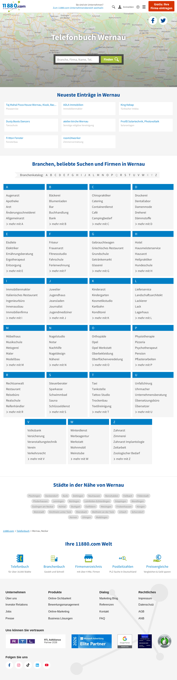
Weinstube (77, 453)
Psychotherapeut (146, 348)
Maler (9, 353)
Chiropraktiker (101, 195)
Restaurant (13, 389)
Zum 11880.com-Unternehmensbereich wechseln (78, 7)
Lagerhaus (142, 312)
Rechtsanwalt (15, 383)
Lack (138, 306)
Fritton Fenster (14, 138)
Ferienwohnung (59, 265)
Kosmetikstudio (102, 301)
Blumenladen (58, 201)
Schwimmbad (58, 395)
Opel (95, 342)
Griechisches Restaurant (107, 248)
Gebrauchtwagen (103, 242)
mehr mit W (80, 459)
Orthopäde (99, 336)
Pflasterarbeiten (145, 359)
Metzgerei (12, 348)
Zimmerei (119, 436)
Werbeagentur (80, 436)
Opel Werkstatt (101, 348)
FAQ (102, 618)
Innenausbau (14, 306)
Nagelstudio (57, 336)
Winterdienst (79, 430)
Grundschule (100, 254)
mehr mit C (101, 224)
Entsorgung (13, 265)
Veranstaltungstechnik (42, 442)
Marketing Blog (108, 598)
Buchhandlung (58, 212)
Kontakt (104, 611)
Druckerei (141, 195)
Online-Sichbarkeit (59, 598)
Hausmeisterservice (148, 248)
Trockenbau (100, 400)
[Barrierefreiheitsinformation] (139, 6)
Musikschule (14, 342)
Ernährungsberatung (19, 254)
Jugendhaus (57, 295)
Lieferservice (143, 289)
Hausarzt (141, 254)
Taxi (94, 383)
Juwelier (54, 289)
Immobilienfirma (17, 312)
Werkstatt (77, 442)
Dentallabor (143, 201)
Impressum (145, 598)
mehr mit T (101, 412)
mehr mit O (101, 365)
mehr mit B (58, 224)
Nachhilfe (55, 348)
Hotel (138, 242)
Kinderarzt (98, 289)
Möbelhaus (13, 336)
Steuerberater (58, 383)
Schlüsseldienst (59, 406)
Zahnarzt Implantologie (128, 442)
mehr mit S (58, 412)
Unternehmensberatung (151, 395)
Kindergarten (100, 295)
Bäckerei (54, 195)
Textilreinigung (101, 406)
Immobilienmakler (18, 289)
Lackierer (141, 301)
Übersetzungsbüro (147, 400)
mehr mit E (15, 271)
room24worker (72, 138)
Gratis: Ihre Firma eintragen (161, 6)
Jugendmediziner (60, 312)
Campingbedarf (102, 218)
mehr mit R (15, 412)
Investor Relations (17, 604)
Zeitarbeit (119, 447)
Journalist (55, 306)
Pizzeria (140, 342)
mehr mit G (101, 271)
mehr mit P (144, 365)
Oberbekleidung (102, 353)
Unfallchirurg (143, 383)
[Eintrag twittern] (163, 20)
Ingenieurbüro (15, 301)
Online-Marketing (58, 611)
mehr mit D (144, 224)
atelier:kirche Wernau (75, 121)
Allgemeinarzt (15, 218)
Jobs (8, 611)
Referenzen (106, 604)
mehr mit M (16, 365)
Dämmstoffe (143, 218)
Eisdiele (11, 242)
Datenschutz (146, 604)
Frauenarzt (56, 248)
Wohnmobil (78, 447)
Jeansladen (56, 301)
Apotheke (12, 201)
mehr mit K (101, 318)
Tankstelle (99, 389)
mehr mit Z (123, 459)
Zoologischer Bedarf (126, 453)
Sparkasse (56, 389)
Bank (52, 218)
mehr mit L (144, 318)
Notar (53, 342)
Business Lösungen (60, 618)
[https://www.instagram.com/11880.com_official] (18, 665)
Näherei (54, 359)
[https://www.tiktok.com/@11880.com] (28, 665)
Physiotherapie (145, 336)
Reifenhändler (15, 406)
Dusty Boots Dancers (18, 121)
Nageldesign (57, 353)
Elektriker (12, 248)
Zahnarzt (119, 430)
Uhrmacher (142, 389)
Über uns (11, 598)
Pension (140, 353)
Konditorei (99, 312)
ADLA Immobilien (73, 104)
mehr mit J (58, 318)
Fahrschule (56, 259)
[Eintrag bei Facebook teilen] (152, 20)
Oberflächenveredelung (107, 359)
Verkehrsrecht (36, 453)
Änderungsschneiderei (20, 212)
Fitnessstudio (58, 254)
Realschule (13, 400)
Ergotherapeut (15, 259)
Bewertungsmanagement (63, 604)
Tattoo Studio (101, 395)
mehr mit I (15, 318)
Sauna (53, 400)
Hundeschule (143, 265)
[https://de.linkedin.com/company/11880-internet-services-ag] (37, 665)
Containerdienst (102, 207)
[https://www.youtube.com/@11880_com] (46, 665)
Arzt (8, 207)
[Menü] (145, 6)
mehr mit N (59, 365)
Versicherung (35, 436)
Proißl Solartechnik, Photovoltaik (140, 121)
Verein (31, 447)
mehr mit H (144, 271)
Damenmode (143, 207)
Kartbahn (98, 306)
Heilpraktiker (143, 259)
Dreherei (140, 212)
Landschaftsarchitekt (148, 295)
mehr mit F (58, 271)
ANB (141, 618)
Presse (10, 618)
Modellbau (13, 359)
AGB (141, 611)
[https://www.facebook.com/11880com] (9, 665)
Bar (51, 207)
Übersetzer (142, 406)
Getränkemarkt (102, 259)
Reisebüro (12, 395)
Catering (97, 201)
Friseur (53, 242)
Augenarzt (12, 195)
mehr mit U (144, 412)
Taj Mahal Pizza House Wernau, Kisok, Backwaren (31, 104)
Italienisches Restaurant (22, 295)
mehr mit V (37, 459)
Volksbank (34, 430)
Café (95, 212)
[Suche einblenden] (115, 6)
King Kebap (127, 104)
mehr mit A (15, 224)
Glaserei (97, 265)
